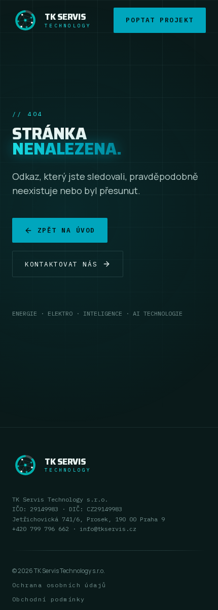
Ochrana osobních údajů (59, 585)
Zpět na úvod (66, 230)
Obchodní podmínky (48, 599)
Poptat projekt (160, 20)
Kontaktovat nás (61, 264)
